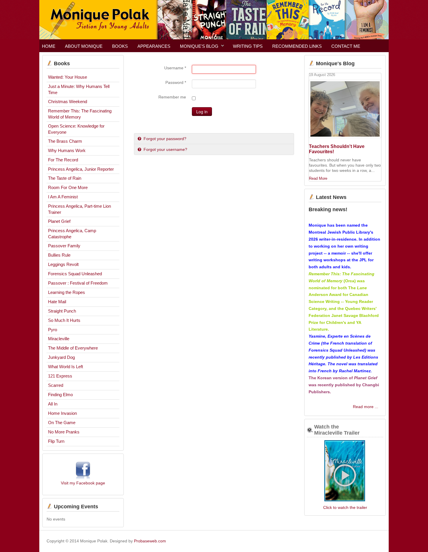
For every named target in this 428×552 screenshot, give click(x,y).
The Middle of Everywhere (73, 347)
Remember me (172, 97)
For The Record (63, 159)
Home (48, 46)
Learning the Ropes (66, 292)
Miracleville (58, 338)
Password (175, 82)
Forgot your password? (164, 138)
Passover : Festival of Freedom (78, 283)
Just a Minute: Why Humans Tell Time (78, 89)
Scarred (55, 385)
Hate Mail (57, 301)
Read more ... (365, 406)
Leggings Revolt (63, 264)
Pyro (52, 329)
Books (120, 46)
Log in (202, 111)
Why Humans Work (67, 150)
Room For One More (68, 187)
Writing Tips (248, 46)
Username (175, 68)
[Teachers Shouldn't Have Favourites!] (345, 109)
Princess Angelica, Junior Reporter (81, 169)
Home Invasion (62, 413)
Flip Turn (56, 441)
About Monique (83, 46)
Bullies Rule (59, 255)
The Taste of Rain (64, 178)
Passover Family (64, 245)
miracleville (345, 471)
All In (52, 403)
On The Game (61, 422)
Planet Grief (59, 221)
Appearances (153, 46)
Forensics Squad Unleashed (75, 273)
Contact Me (345, 46)
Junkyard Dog (61, 357)
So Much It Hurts (64, 320)
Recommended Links (297, 46)
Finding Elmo (60, 394)
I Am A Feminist (63, 196)
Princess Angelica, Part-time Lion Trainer (79, 209)
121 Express (60, 375)
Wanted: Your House (67, 77)
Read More (318, 179)
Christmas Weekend (67, 101)
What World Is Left (65, 366)
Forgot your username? (164, 149)
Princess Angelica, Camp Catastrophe (72, 233)
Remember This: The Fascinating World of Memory (80, 113)
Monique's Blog (199, 46)
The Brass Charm (65, 141)
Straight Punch (62, 310)
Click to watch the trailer (345, 507)
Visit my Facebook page (83, 483)
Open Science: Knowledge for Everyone (76, 129)
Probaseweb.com (150, 541)
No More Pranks (63, 431)
